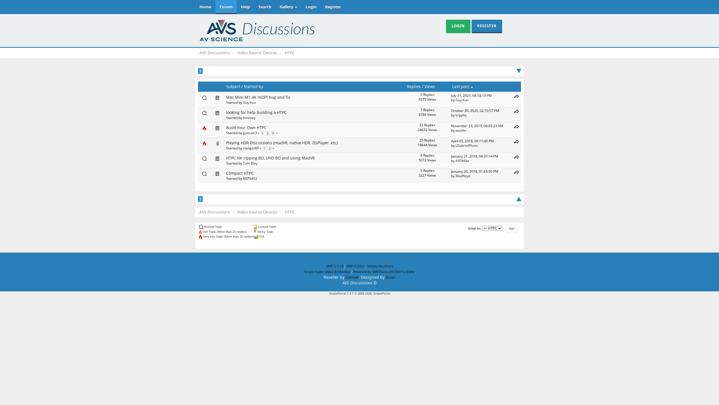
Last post (461, 86)
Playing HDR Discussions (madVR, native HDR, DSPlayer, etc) (282, 142)
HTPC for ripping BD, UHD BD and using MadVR (270, 158)
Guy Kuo (249, 102)
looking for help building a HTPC (256, 112)
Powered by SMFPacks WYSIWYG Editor (384, 272)
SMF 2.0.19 (334, 266)
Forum (226, 7)
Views (429, 86)
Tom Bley (250, 163)
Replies (414, 86)
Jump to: (474, 228)
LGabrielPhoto (467, 145)
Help (245, 7)
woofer (461, 130)
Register (333, 7)
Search (264, 7)
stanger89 (251, 148)
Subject (233, 86)
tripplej (461, 115)
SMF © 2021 (355, 266)
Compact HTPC (240, 173)
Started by (253, 86)
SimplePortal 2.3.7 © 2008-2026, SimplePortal (359, 293)
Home (205, 7)
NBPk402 (250, 178)
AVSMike (462, 160)
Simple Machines (380, 266)
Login (311, 7)
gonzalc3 (250, 132)
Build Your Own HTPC (246, 127)
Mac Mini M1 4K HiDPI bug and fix (258, 97)
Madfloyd (463, 176)
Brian (391, 277)
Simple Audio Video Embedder (327, 272)
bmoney (249, 117)
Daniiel (352, 277)
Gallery (287, 7)
